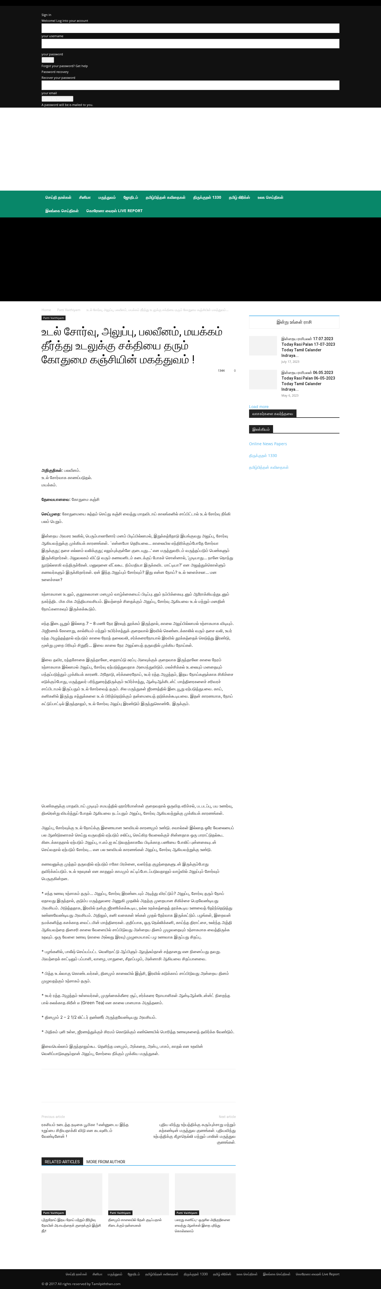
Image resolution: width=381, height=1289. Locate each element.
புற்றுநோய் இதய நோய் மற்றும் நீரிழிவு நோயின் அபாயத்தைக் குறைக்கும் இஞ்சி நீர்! (71, 1225)
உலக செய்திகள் (270, 197)
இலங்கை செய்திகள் (62, 210)
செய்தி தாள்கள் (58, 197)
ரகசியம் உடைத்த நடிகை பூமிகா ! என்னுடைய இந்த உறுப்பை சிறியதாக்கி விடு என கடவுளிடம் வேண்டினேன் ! (85, 1130)
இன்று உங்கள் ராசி (294, 322)
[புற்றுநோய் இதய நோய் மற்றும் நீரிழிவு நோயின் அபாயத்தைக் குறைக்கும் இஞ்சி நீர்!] (72, 1194)
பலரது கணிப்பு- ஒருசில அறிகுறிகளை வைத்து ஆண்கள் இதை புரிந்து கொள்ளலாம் (202, 1225)
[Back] (43, 9)
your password (52, 54)
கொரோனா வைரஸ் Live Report (114, 210)
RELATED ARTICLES (62, 1162)
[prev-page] (43, 1241)
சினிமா (85, 197)
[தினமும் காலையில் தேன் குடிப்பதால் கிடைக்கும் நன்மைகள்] (138, 1194)
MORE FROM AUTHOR (105, 1162)
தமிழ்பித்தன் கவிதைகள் (165, 197)
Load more (259, 406)
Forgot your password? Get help (65, 66)
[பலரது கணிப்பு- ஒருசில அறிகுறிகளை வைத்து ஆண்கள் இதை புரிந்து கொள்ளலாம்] (205, 1194)
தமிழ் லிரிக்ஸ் (239, 197)
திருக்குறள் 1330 (207, 197)
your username (52, 36)
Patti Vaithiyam (68, 309)
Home (46, 309)
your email (49, 93)
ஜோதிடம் (131, 197)
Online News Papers (268, 443)
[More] (169, 1090)
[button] (332, 197)
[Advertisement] (149, 168)
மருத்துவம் (107, 197)
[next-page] (46, 1241)
